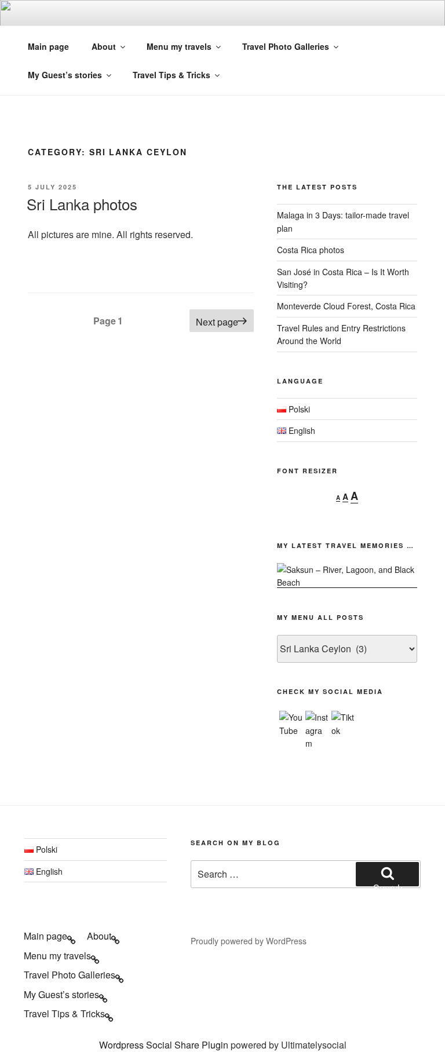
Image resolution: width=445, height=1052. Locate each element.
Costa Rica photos (310, 249)
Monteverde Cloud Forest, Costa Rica (346, 306)
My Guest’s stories (65, 75)
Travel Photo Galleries (285, 46)
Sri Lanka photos (82, 203)
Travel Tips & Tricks (171, 75)
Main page (48, 46)
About (104, 46)
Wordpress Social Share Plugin (165, 1044)
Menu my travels (179, 46)
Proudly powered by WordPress (249, 941)
